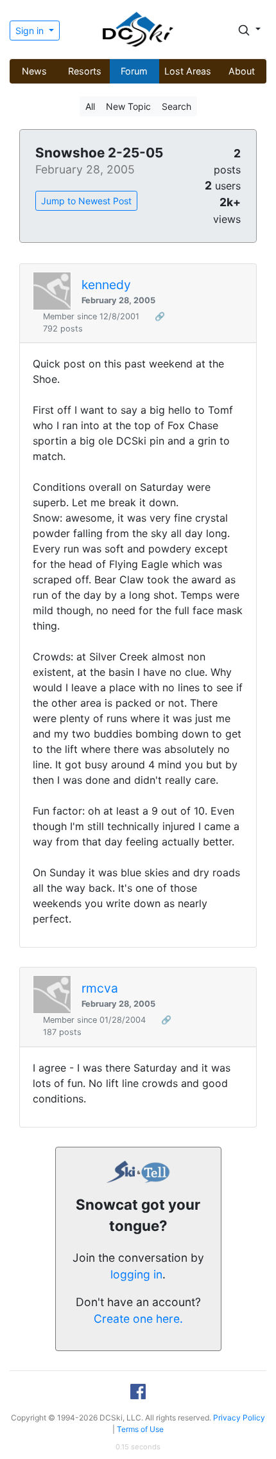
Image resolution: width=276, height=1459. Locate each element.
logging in (136, 1274)
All (90, 106)
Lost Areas (187, 71)
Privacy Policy (239, 1417)
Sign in (30, 30)
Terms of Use (140, 1429)
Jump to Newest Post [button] (86, 200)
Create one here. (138, 1318)
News (34, 71)
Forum (134, 71)
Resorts (84, 71)
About (242, 71)
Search (176, 106)
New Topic (128, 106)
